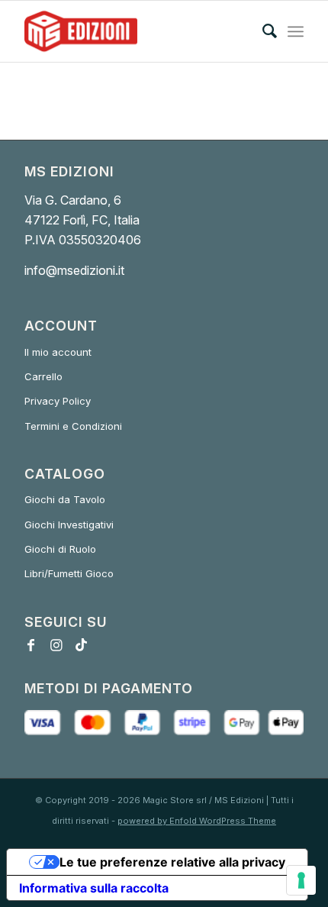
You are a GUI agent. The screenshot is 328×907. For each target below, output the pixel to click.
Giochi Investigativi (69, 524)
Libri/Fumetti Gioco (69, 573)
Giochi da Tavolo (64, 499)
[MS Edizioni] (135, 31)
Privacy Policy (57, 401)
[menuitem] (262, 31)
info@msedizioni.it (74, 270)
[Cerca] (262, 31)
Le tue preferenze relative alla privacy (172, 862)
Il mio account (58, 352)
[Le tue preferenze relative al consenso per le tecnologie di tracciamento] (301, 880)
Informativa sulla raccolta (94, 888)
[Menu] (296, 31)
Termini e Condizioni (73, 426)
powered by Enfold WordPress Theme (196, 820)
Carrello (43, 376)
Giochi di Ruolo (60, 549)
